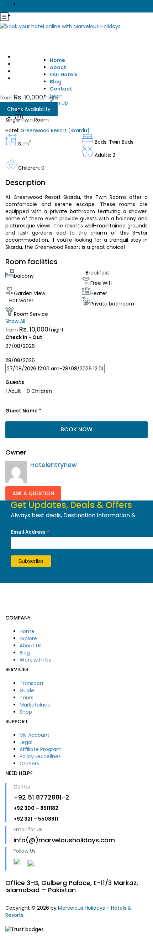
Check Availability (29, 109)
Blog (25, 652)
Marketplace (35, 704)
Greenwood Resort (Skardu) (55, 130)
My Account (34, 735)
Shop (26, 711)
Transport (32, 683)
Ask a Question (33, 493)
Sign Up (59, 103)
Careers (29, 763)
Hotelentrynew (53, 464)
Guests (14, 382)
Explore (28, 638)
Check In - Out (23, 337)
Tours (26, 697)
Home (27, 631)
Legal (26, 742)
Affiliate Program (41, 749)
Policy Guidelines (40, 756)
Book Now (76, 429)
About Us (31, 645)
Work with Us (35, 659)
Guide (27, 690)
